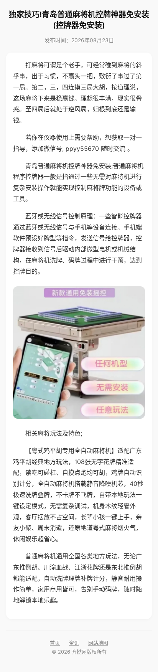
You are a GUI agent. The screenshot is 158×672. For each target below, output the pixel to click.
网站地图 (98, 643)
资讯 (74, 643)
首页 (55, 643)
